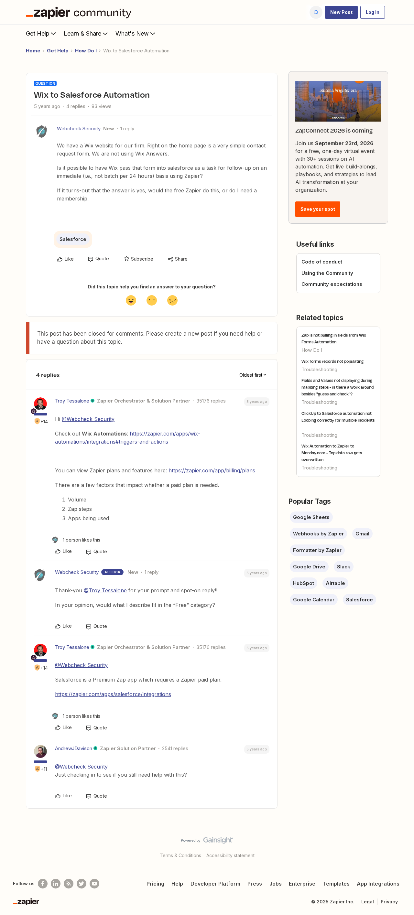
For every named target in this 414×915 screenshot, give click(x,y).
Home (33, 51)
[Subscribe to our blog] (68, 883)
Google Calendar (313, 600)
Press (254, 883)
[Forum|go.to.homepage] (80, 12)
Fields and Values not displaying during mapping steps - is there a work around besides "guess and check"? (337, 387)
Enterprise (302, 883)
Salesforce (73, 239)
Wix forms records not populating (332, 361)
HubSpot (303, 583)
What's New (132, 33)
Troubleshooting (319, 369)
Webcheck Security (79, 128)
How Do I (86, 51)
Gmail (362, 534)
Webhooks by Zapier (318, 534)
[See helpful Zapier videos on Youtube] (94, 883)
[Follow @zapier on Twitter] (81, 883)
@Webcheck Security (88, 419)
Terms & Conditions (180, 855)
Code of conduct (321, 262)
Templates (336, 883)
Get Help (37, 33)
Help (177, 883)
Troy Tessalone (72, 401)
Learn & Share (82, 33)
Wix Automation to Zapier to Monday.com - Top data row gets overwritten (331, 452)
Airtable (335, 583)
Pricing (155, 883)
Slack (343, 567)
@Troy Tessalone (105, 590)
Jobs (275, 883)
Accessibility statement (230, 855)
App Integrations (378, 883)
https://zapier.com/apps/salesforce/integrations (113, 694)
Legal (367, 901)
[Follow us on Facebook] (43, 883)
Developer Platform (215, 883)
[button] (341, 12)
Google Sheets (311, 517)
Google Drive (309, 567)
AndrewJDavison (73, 748)
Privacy (389, 901)
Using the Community (327, 273)
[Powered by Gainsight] (207, 842)
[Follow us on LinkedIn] (55, 883)
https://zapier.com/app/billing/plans (212, 470)
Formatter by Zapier (317, 550)
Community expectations (331, 284)
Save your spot (317, 209)
